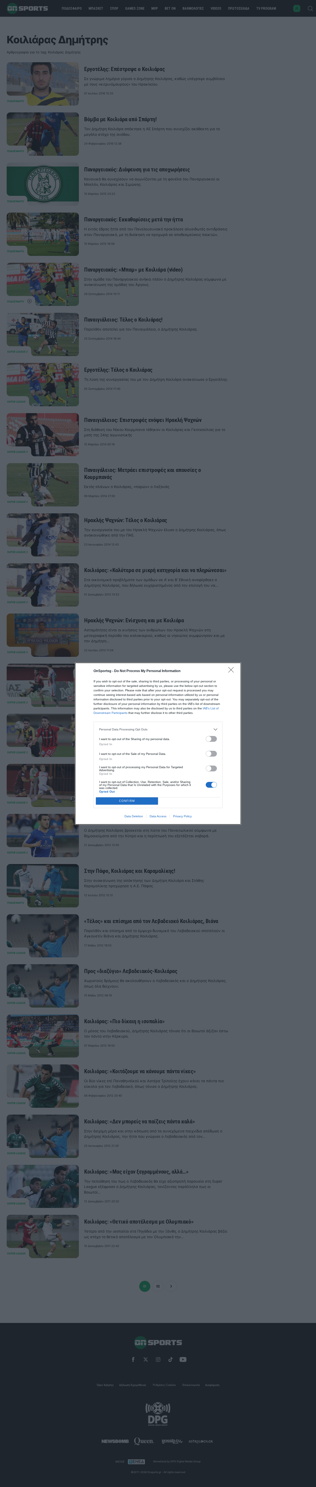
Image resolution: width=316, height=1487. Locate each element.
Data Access (158, 816)
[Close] (232, 671)
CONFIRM (127, 800)
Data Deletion (133, 816)
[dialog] (158, 743)
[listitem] (158, 729)
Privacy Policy (182, 816)
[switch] (211, 739)
